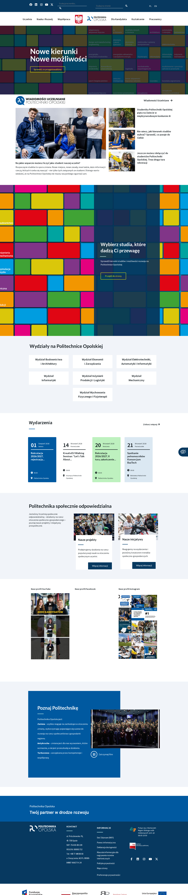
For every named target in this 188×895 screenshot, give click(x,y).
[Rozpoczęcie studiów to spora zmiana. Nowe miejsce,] (137, 601)
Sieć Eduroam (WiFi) (105, 837)
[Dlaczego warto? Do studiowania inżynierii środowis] (150, 652)
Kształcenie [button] (138, 19)
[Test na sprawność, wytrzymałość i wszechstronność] (150, 639)
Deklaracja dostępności (107, 847)
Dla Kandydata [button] (119, 19)
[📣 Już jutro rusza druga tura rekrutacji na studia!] (150, 614)
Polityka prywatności (106, 863)
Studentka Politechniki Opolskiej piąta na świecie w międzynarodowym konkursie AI (154, 113)
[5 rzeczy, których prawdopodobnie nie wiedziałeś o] (137, 614)
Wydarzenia (40, 422)
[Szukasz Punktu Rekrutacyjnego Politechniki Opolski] (125, 639)
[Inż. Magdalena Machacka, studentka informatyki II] (150, 601)
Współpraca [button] (64, 19)
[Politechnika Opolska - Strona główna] (97, 15)
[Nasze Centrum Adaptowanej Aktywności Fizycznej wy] (125, 626)
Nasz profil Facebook (85, 589)
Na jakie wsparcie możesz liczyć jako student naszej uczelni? (48, 163)
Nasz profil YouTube (41, 589)
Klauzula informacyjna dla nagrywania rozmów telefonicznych (107, 855)
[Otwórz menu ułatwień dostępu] (183, 452)
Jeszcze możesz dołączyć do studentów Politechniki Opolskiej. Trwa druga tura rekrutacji (152, 158)
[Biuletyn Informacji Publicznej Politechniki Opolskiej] (139, 846)
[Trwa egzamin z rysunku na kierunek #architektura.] (125, 652)
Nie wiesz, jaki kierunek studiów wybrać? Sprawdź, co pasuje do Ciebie (154, 134)
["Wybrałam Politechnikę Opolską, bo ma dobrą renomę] (137, 639)
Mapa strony (102, 868)
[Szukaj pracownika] (60, 8)
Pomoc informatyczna (106, 842)
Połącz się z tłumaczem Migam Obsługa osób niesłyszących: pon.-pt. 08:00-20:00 (147, 832)
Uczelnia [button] (27, 19)
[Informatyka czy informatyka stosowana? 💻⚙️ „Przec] (125, 601)
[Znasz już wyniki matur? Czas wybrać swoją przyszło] (137, 652)
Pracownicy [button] (155, 19)
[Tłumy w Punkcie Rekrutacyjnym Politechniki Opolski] (150, 626)
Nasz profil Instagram (129, 589)
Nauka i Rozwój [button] (45, 19)
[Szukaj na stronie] (126, 6)
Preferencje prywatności (108, 875)
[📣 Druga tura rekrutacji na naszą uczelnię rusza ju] (137, 626)
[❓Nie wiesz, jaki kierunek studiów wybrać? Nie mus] (125, 614)
